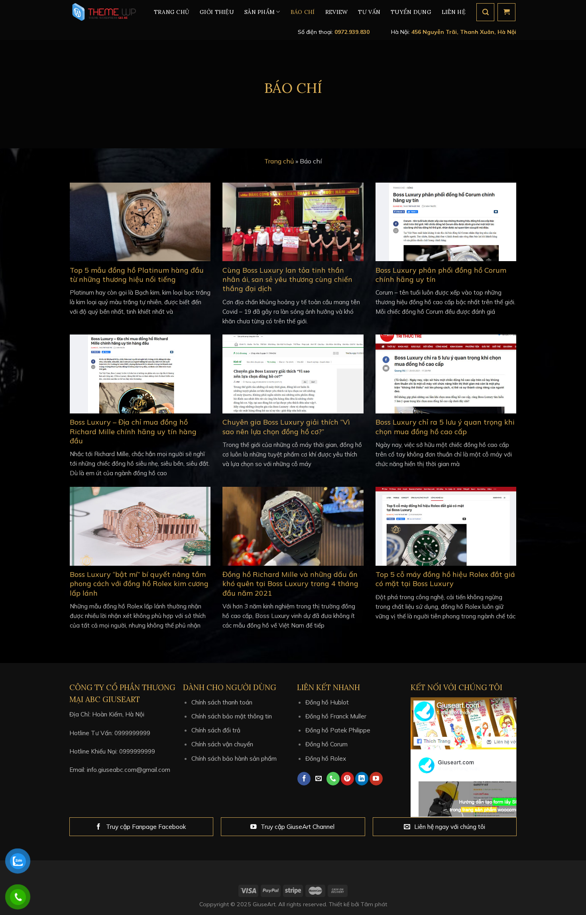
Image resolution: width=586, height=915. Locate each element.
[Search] (485, 12)
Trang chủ (172, 12)
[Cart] (506, 12)
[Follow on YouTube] (376, 778)
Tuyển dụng (411, 12)
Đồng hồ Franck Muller (335, 716)
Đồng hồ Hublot (327, 702)
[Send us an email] (318, 778)
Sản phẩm (259, 12)
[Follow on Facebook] (304, 778)
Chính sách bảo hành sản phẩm (234, 758)
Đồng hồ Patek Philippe (337, 730)
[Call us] (333, 778)
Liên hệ (454, 12)
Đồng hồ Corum (326, 744)
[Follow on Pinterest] (347, 778)
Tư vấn (369, 12)
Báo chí (303, 12)
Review (336, 12)
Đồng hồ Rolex (325, 758)
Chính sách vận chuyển (222, 744)
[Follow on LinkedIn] (361, 778)
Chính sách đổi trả (215, 730)
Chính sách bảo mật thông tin (231, 716)
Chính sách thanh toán (221, 702)
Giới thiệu (217, 12)
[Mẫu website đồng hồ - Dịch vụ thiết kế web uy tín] (103, 12)
